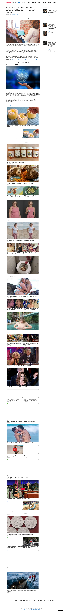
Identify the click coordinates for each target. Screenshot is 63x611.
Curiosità (39, 2)
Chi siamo (24, 609)
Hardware (14, 2)
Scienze (54, 2)
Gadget (28, 2)
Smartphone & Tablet (47, 2)
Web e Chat (34, 2)
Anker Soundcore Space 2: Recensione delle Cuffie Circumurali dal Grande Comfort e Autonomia (52, 44)
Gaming (23, 2)
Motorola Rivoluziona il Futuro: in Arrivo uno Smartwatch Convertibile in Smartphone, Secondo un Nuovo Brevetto (52, 26)
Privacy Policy (33, 609)
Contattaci (38, 604)
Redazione (28, 609)
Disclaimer (38, 609)
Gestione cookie (60, 610)
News (19, 2)
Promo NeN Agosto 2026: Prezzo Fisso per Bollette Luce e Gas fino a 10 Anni (52, 11)
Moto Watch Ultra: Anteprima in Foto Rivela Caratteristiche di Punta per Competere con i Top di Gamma (52, 52)
